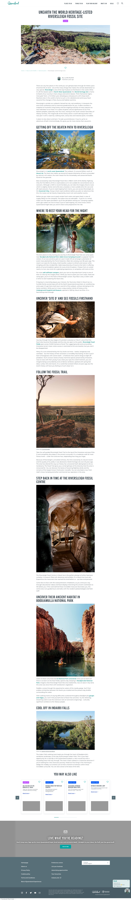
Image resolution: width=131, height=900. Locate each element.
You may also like (65, 774)
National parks (42, 70)
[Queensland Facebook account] (26, 893)
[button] (17, 798)
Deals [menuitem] (112, 3)
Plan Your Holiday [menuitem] (91, 3)
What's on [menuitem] (104, 3)
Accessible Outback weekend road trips (74, 786)
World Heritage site (81, 92)
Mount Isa (39, 173)
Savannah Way (44, 191)
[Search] (122, 3)
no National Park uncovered (66, 679)
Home (22, 70)
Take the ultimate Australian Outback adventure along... (30, 790)
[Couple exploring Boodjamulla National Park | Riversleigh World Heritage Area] (65, 44)
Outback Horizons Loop (98, 786)
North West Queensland (62, 92)
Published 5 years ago (68, 79)
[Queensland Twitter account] (31, 893)
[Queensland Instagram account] (22, 893)
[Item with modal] (65, 44)
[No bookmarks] (118, 3)
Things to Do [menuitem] (79, 3)
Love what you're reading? (65, 838)
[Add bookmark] (65, 67)
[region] (65, 107)
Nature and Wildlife (31, 70)
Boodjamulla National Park (49, 257)
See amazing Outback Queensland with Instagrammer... (51, 790)
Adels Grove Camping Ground (69, 257)
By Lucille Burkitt (68, 78)
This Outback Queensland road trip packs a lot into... (99, 788)
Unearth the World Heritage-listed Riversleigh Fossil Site (65, 14)
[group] (31, 798)
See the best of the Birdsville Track (28, 786)
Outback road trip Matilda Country (53, 786)
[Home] (13, 4)
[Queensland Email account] (39, 893)
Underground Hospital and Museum (48, 290)
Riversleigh (49, 90)
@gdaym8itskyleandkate (48, 751)
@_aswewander (45, 449)
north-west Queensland (55, 171)
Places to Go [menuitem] (68, 3)
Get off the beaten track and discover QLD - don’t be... (75, 790)
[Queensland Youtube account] (35, 893)
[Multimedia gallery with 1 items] (65, 44)
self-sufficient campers (51, 272)
